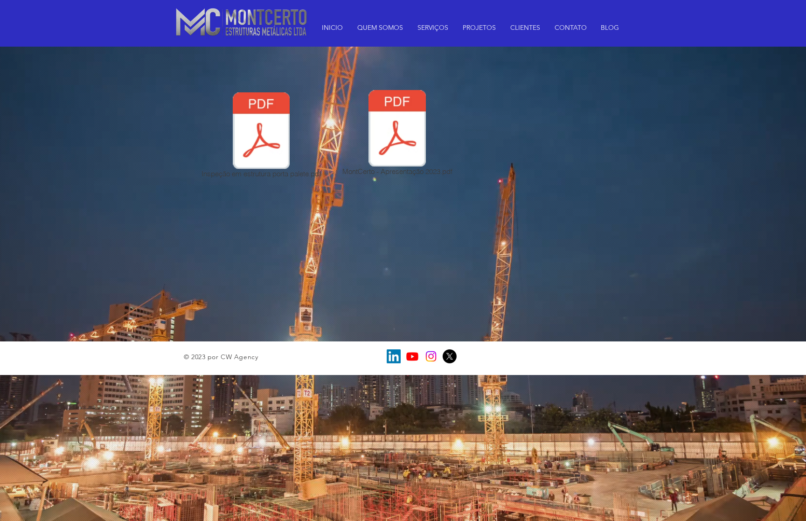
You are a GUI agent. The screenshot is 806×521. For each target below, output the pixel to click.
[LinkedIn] (394, 356)
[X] (450, 356)
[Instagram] (431, 356)
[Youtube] (412, 356)
